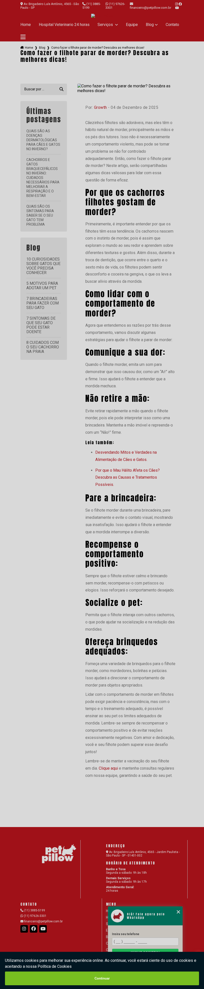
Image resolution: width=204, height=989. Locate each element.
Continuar (102, 978)
